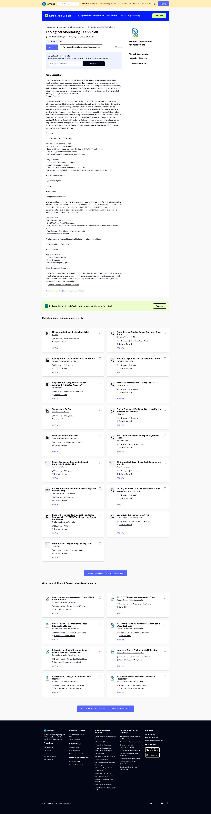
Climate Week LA (74, 762)
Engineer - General (55, 41)
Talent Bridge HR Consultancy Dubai (129, 517)
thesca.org (143, 58)
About (135, 4)
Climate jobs (51, 27)
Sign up (163, 4)
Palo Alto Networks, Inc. (125, 361)
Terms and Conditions (50, 756)
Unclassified (123, 607)
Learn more (159, 16)
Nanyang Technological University (64, 361)
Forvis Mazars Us (58, 467)
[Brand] (48, 4)
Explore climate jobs (151, 737)
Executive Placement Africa (126, 337)
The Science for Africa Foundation (64, 522)
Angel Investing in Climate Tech (104, 776)
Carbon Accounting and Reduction (130, 750)
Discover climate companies (154, 740)
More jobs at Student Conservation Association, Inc (81, 47)
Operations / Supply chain (63, 609)
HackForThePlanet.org (76, 765)
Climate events (74, 747)
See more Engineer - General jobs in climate (105, 573)
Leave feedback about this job (73, 291)
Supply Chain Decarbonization (104, 784)
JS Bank (55, 335)
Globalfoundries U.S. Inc (125, 467)
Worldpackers (57, 387)
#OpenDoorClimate (75, 751)
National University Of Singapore (63, 493)
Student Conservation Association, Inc (101, 27)
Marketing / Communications (64, 636)
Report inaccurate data (54, 291)
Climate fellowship (88, 4)
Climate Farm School (101, 759)
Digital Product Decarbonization (105, 756)
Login (154, 4)
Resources (124, 4)
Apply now (159, 306)
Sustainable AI (99, 753)
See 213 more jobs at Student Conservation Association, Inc (105, 708)
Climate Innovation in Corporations (131, 742)
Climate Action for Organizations (130, 758)
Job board (62, 27)
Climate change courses (107, 4)
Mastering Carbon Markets (103, 773)
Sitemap (68, 803)
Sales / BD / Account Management (131, 660)
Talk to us (144, 4)
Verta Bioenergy (122, 440)
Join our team (48, 750)
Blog (45, 753)
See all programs (74, 740)
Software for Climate (101, 742)
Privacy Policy (48, 759)
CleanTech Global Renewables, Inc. (64, 438)
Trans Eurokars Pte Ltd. (60, 412)
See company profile (138, 63)
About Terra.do (48, 747)
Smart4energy (57, 546)
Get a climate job (150, 734)
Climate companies (77, 27)
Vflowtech (120, 414)
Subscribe (93, 64)
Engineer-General (125, 636)
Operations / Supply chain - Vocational (67, 662)
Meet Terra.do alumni (76, 754)
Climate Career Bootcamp (103, 745)
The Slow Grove (122, 385)
